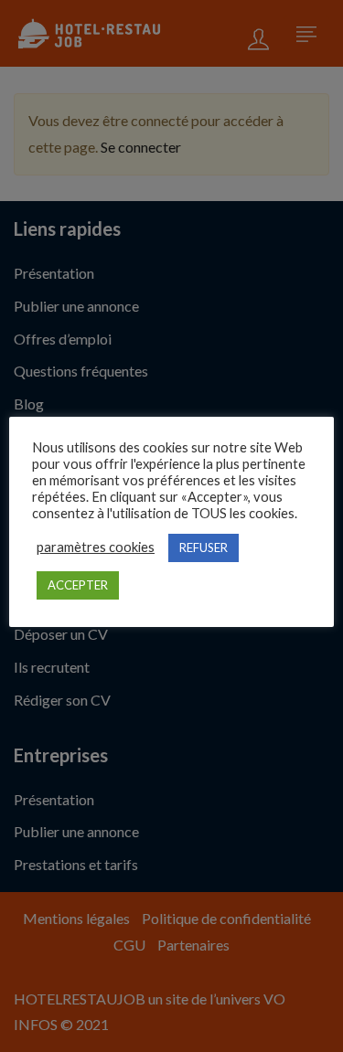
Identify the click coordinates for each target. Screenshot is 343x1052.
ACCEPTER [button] (78, 585)
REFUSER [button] (203, 547)
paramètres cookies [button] (96, 547)
